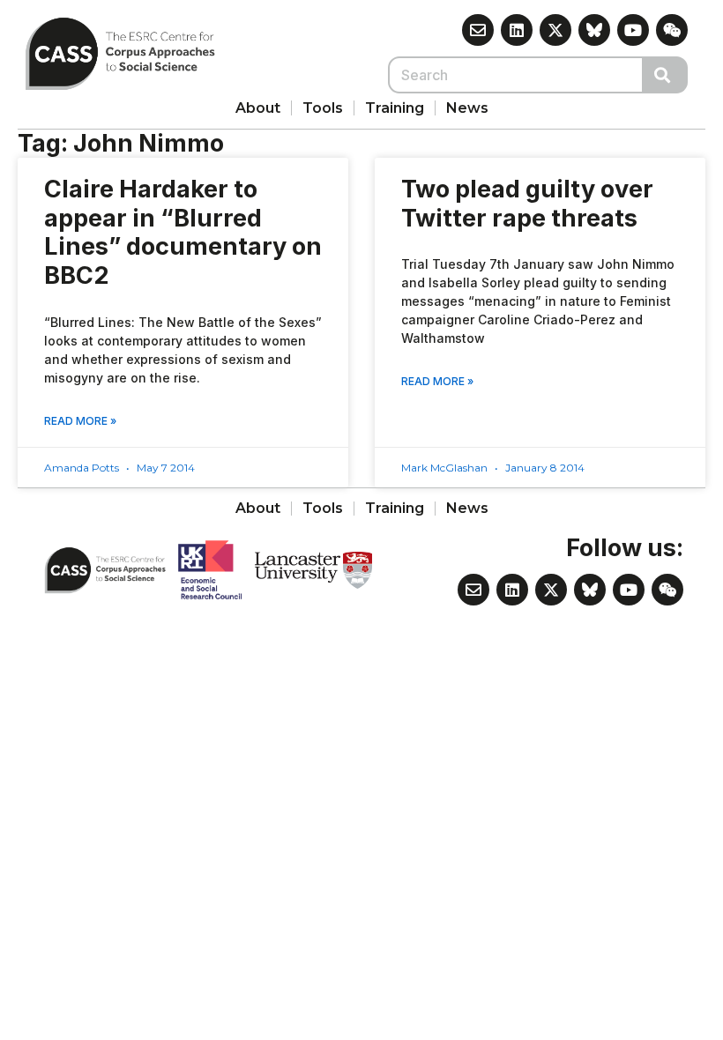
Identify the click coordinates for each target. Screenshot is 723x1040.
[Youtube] (633, 30)
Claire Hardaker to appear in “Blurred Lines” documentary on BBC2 (183, 232)
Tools (322, 108)
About (257, 108)
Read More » (80, 420)
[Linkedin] (517, 30)
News (467, 108)
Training (394, 108)
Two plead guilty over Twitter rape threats (527, 204)
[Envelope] (478, 30)
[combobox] (516, 74)
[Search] (666, 74)
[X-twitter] (555, 30)
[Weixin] (672, 30)
